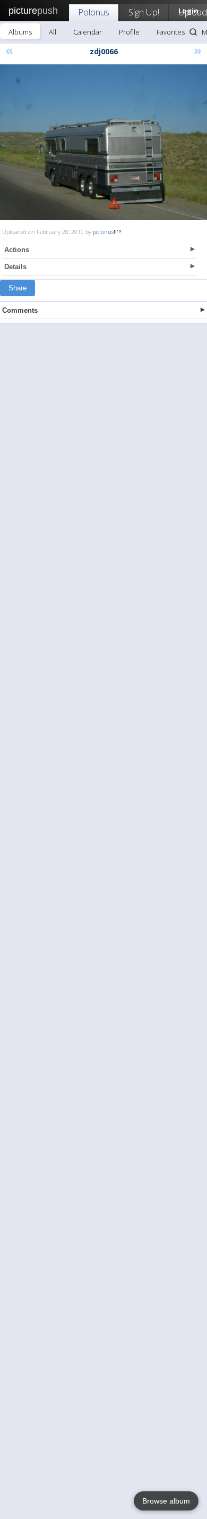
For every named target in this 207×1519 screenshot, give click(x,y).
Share (17, 288)
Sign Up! (143, 12)
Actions (16, 250)
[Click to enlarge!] (103, 142)
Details (15, 267)
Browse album (166, 1501)
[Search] (193, 31)
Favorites (171, 32)
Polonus (93, 12)
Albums (20, 32)
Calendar (87, 32)
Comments (20, 310)
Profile (129, 32)
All (52, 32)
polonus (103, 232)
